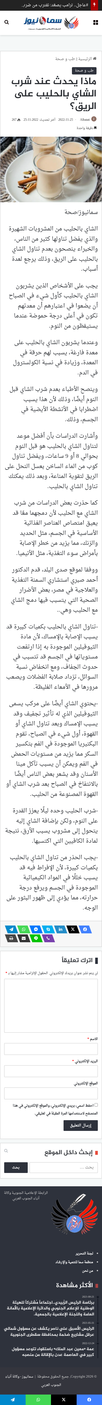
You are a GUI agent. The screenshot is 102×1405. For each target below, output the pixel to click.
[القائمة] (95, 25)
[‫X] (71, 929)
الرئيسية (85, 59)
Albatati (85, 120)
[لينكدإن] (59, 929)
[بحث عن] (6, 25)
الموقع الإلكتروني (86, 1083)
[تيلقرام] (10, 929)
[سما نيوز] (51, 22)
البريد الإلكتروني (85, 1061)
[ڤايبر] (47, 938)
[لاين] (34, 938)
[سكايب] (47, 929)
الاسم (92, 1039)
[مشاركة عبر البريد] (22, 938)
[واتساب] (22, 929)
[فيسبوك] (83, 929)
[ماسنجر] (34, 929)
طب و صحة (65, 59)
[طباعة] (10, 938)
